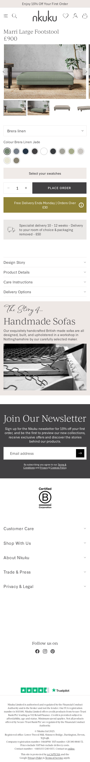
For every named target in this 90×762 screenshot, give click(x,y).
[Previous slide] (3, 71)
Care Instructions (18, 281)
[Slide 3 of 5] (62, 108)
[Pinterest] (52, 651)
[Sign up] (80, 453)
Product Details (16, 271)
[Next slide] (86, 71)
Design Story (14, 262)
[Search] (14, 16)
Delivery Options (17, 291)
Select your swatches (45, 173)
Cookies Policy (58, 467)
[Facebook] (37, 651)
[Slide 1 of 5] (15, 108)
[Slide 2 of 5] (38, 108)
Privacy (44, 467)
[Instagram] (45, 651)
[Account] (75, 16)
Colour (21, 142)
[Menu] (5, 16)
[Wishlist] (65, 16)
